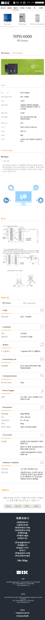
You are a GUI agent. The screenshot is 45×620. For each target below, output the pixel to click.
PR (34, 8)
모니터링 (28, 8)
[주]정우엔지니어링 (22, 528)
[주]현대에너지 (22, 522)
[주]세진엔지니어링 (22, 530)
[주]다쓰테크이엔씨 (22, 556)
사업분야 (9, 8)
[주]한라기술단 (22, 535)
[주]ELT (22, 550)
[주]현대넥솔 (22, 533)
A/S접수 (41, 8)
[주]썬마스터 (22, 538)
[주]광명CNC (22, 545)
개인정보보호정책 (22, 616)
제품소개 (15, 8)
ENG (32, 2)
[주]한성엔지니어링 (22, 553)
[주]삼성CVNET (22, 548)
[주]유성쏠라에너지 (22, 542)
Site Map (22, 560)
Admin (22, 610)
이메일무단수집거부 (22, 613)
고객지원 (22, 8)
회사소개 (3, 8)
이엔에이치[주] (22, 525)
